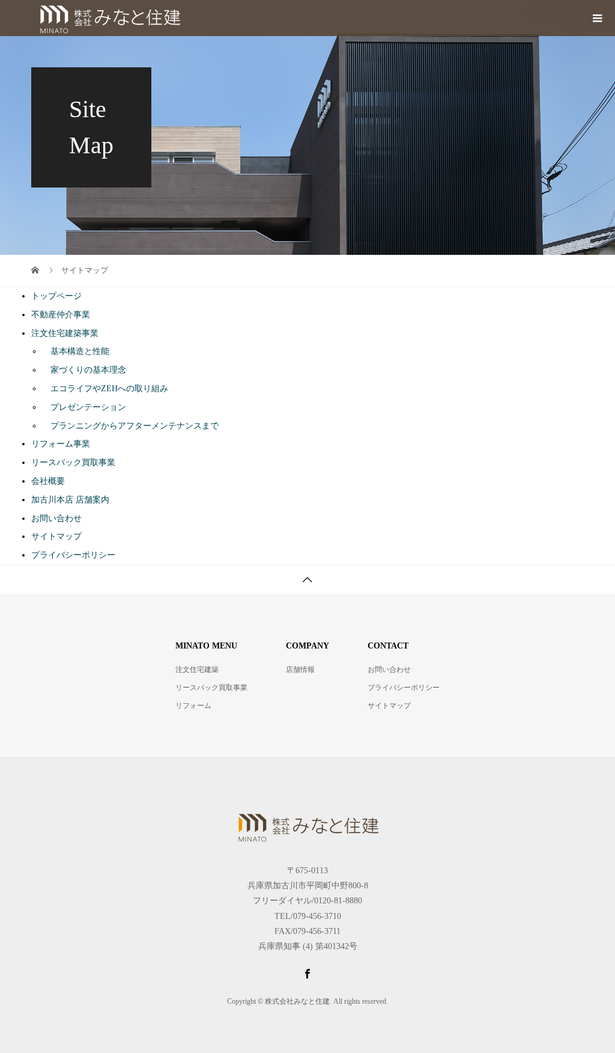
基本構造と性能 (75, 351)
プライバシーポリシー (73, 555)
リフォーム (193, 705)
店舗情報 (300, 669)
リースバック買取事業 (73, 462)
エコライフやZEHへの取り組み (105, 388)
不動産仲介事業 (60, 314)
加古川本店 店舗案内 (70, 499)
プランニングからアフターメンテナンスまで (130, 425)
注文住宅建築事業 (64, 333)
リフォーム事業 (60, 443)
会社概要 (48, 481)
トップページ (56, 296)
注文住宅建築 (197, 669)
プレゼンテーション (84, 407)
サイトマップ (56, 536)
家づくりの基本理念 (84, 369)
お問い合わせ (56, 518)
